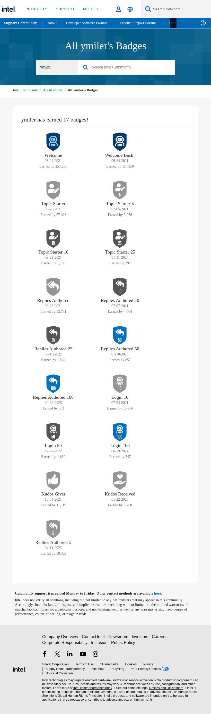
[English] (130, 9)
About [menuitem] (53, 23)
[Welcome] (53, 142)
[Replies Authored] (53, 287)
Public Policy (123, 645)
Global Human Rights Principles (78, 693)
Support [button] (64, 9)
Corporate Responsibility (65, 645)
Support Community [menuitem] (21, 23)
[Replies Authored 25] (53, 335)
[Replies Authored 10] (120, 287)
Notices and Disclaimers (165, 686)
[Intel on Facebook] (44, 657)
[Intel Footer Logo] (19, 669)
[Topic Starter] (53, 190)
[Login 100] (120, 432)
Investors (141, 639)
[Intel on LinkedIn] (70, 657)
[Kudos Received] (120, 481)
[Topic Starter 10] (53, 239)
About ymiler (55, 90)
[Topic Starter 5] (120, 190)
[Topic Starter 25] (120, 239)
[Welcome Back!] (120, 142)
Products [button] (36, 9)
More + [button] (89, 9)
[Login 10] (120, 384)
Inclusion (100, 645)
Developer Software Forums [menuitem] (90, 23)
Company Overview (60, 639)
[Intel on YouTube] (82, 657)
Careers (160, 639)
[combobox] (128, 67)
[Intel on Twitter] (57, 657)
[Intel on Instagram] (95, 657)
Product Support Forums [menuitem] (145, 23)
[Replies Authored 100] (53, 384)
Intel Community (26, 90)
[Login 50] (53, 432)
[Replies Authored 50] (120, 335)
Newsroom (119, 639)
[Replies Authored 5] (53, 529)
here (162, 594)
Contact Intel (94, 639)
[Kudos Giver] (53, 481)
